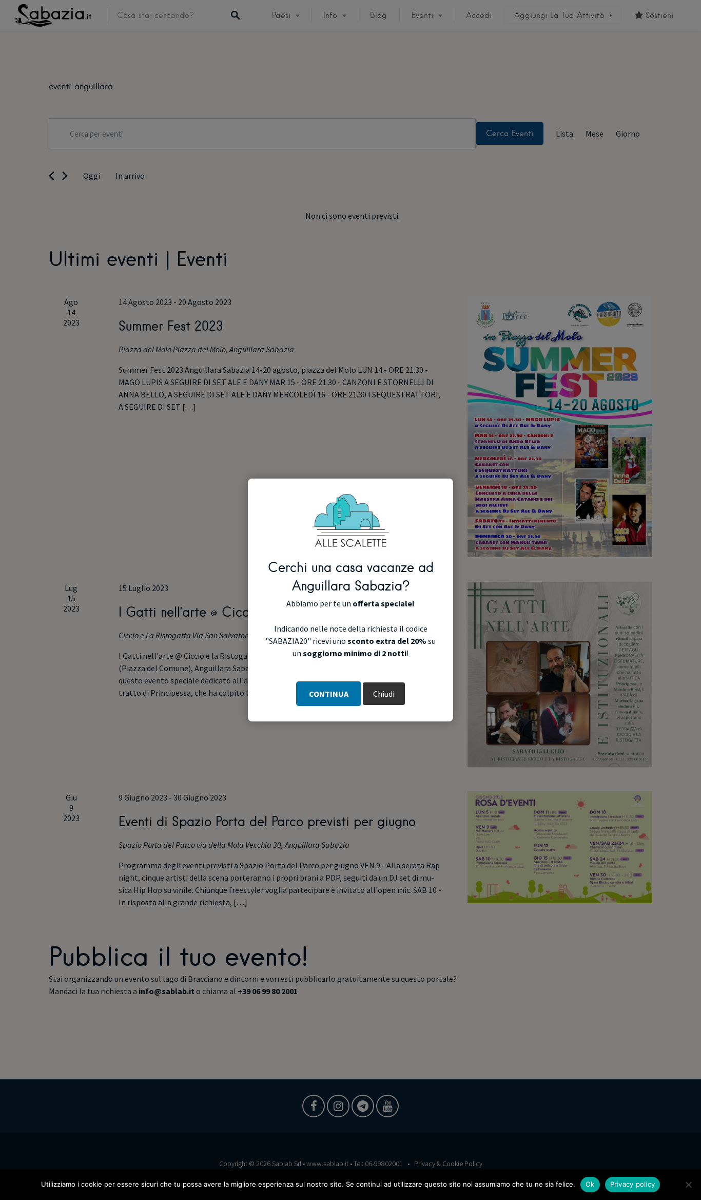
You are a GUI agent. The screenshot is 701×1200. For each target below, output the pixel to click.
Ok (590, 1184)
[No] (688, 1184)
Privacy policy (632, 1184)
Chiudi (384, 694)
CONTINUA (328, 694)
